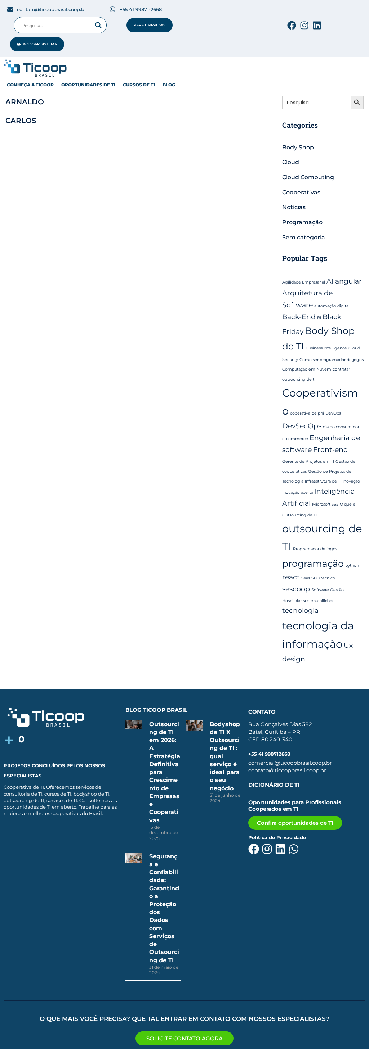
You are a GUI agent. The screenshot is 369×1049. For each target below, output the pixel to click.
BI (319, 318)
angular (348, 281)
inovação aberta (297, 492)
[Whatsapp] (293, 849)
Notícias (294, 207)
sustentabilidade (319, 600)
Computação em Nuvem (306, 369)
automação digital (332, 306)
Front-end (330, 450)
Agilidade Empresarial (303, 282)
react (291, 577)
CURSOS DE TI (139, 84)
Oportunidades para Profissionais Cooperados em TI (294, 805)
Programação (302, 222)
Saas (305, 578)
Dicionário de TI (273, 784)
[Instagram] (304, 25)
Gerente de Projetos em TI (308, 461)
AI (330, 281)
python (352, 565)
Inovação (351, 481)
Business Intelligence (326, 348)
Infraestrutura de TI (323, 481)
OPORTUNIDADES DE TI (88, 84)
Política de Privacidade (277, 837)
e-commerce (295, 439)
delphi (318, 413)
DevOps (333, 413)
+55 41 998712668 (269, 754)
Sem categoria (303, 237)
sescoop (296, 589)
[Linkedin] (316, 25)
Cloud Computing (308, 177)
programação (313, 563)
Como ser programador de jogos (331, 359)
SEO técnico (323, 578)
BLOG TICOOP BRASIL (156, 709)
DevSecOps (301, 426)
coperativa (300, 413)
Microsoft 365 (325, 504)
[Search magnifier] (98, 25)
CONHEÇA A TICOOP (30, 84)
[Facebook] (291, 25)
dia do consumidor (341, 427)
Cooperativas (301, 192)
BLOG (169, 84)
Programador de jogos (315, 549)
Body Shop (298, 147)
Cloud (290, 162)
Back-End (299, 317)
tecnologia (300, 610)
